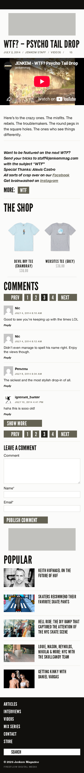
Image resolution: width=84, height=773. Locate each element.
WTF (23, 190)
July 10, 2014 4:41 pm (29, 402)
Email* (8, 502)
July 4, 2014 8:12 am (28, 341)
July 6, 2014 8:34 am (28, 373)
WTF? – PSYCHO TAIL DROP (41, 44)
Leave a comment (20, 448)
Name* (9, 488)
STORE (8, 741)
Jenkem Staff (35, 52)
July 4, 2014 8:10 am (28, 313)
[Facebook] (51, 741)
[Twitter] (58, 741)
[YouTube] (75, 741)
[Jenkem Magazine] (42, 4)
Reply (7, 325)
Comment (12, 455)
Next (65, 297)
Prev (15, 297)
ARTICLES (10, 704)
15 (69, 52)
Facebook (61, 175)
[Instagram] (65, 741)
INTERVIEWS (12, 711)
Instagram (49, 180)
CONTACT (10, 734)
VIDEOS (56, 52)
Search (7, 752)
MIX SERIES (12, 726)
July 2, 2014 (12, 52)
